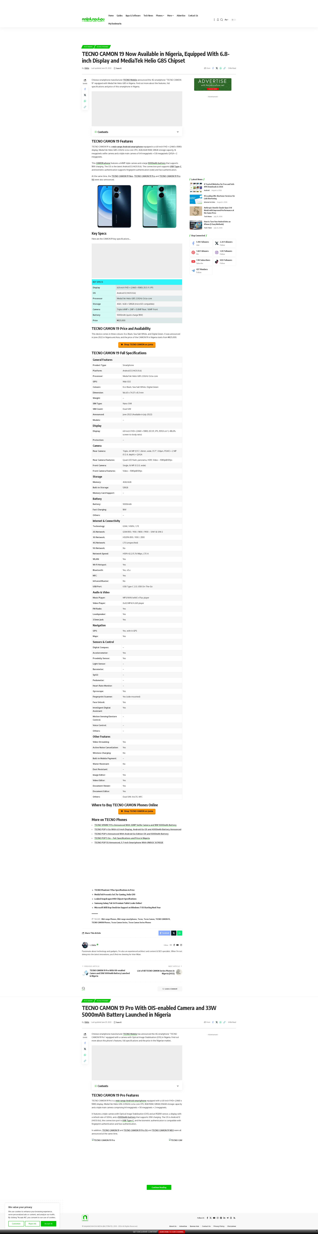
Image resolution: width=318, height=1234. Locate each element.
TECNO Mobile (130, 80)
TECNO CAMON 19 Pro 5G (136, 1130)
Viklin (86, 68)
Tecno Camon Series (119, 922)
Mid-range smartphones (127, 919)
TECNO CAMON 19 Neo (122, 176)
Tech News (88, 47)
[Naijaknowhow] (93, 19)
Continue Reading (159, 1187)
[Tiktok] (224, 261)
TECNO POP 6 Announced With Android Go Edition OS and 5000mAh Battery (131, 834)
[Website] (171, 945)
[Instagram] (181, 945)
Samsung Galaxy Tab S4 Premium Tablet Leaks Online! (118, 903)
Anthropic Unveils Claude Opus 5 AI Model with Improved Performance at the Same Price (219, 210)
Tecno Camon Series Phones (139, 922)
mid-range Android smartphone (127, 146)
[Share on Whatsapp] (220, 68)
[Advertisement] (159, 34)
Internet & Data (209, 202)
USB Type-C (175, 166)
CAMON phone (103, 163)
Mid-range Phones (108, 919)
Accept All (49, 1224)
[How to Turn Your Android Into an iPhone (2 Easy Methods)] (196, 225)
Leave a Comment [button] (171, 989)
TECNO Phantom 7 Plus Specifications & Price (114, 890)
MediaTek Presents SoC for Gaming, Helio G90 (114, 894)
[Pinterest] (201, 252)
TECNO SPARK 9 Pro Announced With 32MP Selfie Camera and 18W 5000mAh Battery (135, 825)
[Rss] (234, 1218)
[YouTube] (177, 945)
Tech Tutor (208, 228)
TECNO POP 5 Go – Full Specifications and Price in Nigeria (122, 838)
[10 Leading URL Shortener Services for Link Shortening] (196, 199)
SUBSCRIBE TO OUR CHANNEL (172, 1232)
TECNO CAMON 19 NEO (163, 1130)
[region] (32, 1216)
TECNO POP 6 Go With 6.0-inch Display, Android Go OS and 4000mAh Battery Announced (137, 829)
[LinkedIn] (224, 1218)
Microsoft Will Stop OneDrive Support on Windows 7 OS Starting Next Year (127, 907)
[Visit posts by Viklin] (85, 945)
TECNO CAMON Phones (101, 922)
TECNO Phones (102, 47)
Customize (16, 1224)
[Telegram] (201, 270)
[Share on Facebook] (213, 68)
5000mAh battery (157, 163)
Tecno (140, 919)
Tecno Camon (149, 919)
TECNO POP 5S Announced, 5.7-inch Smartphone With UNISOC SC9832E (128, 842)
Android (206, 190)
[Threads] (231, 1218)
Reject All (32, 1224)
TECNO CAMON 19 (163, 919)
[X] (224, 243)
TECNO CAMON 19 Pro (144, 176)
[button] (214, 19)
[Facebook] (174, 945)
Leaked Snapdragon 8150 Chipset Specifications (115, 899)
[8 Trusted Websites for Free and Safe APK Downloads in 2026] (196, 187)
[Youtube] (201, 261)
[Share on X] (217, 68)
